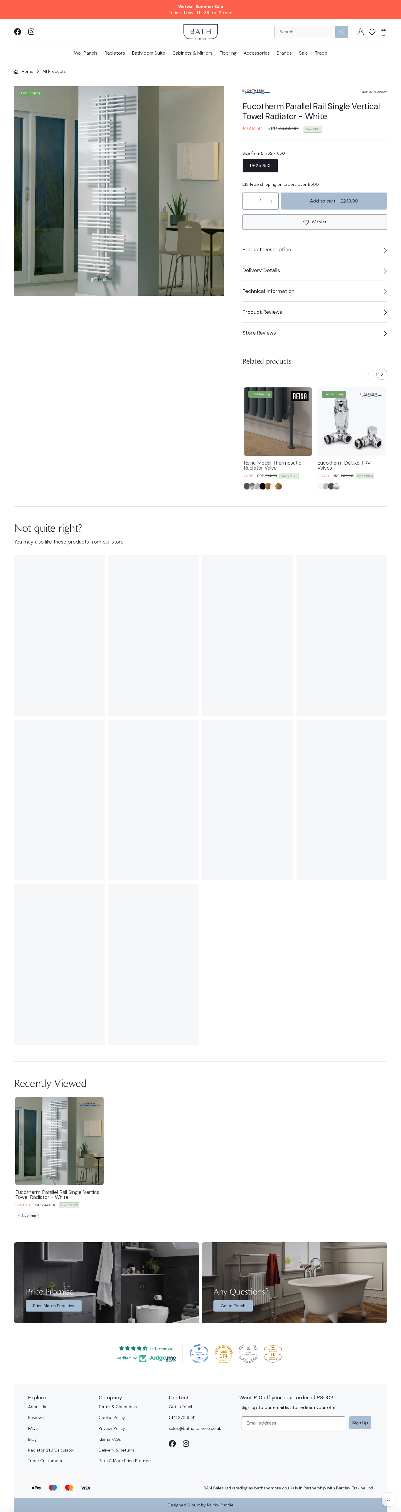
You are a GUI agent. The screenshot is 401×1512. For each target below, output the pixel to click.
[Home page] (200, 31)
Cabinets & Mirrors (192, 53)
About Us (37, 1406)
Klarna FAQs (110, 1439)
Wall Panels (85, 53)
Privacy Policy (112, 1428)
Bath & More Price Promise (125, 1460)
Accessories (257, 53)
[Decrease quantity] (249, 201)
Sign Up (360, 1423)
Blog (32, 1439)
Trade (321, 53)
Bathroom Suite (148, 53)
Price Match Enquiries (53, 1305)
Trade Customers (45, 1460)
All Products (54, 71)
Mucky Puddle (220, 1505)
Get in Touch (233, 1305)
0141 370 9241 (182, 1417)
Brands (284, 53)
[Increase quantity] (271, 201)
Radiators (115, 53)
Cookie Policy (112, 1417)
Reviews (36, 1417)
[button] (372, 32)
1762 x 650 (260, 165)
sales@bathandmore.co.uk (195, 1428)
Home (27, 71)
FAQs (33, 1428)
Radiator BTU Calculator (51, 1450)
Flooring (228, 53)
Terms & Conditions (118, 1406)
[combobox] (304, 32)
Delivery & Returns (117, 1450)
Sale (303, 53)
